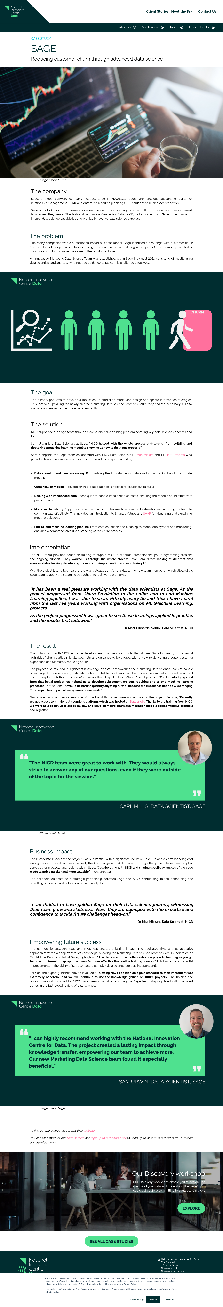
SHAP (147, 513)
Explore (191, 1208)
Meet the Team (183, 11)
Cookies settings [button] (136, 1299)
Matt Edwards (175, 455)
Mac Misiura (145, 455)
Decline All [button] (169, 1299)
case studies (75, 1138)
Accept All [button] (152, 1299)
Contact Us (207, 11)
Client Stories (157, 11)
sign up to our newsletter (108, 1138)
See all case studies (111, 1241)
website (89, 1130)
